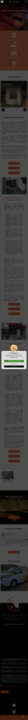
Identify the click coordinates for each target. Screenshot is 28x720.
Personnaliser (14, 366)
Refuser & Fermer (14, 363)
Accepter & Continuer (14, 361)
